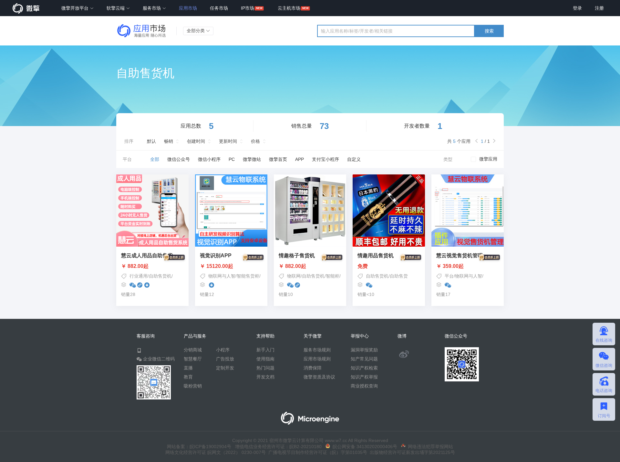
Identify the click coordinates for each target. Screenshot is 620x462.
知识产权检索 (364, 367)
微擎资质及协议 (319, 376)
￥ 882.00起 (135, 266)
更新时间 (228, 141)
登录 (577, 8)
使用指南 (265, 358)
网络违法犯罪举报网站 (429, 446)
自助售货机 (160, 276)
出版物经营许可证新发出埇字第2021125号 (411, 452)
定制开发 (225, 367)
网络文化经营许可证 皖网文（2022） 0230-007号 (215, 452)
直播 (188, 367)
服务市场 (152, 8)
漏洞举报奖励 (364, 349)
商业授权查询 (364, 385)
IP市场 (247, 8)
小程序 (223, 349)
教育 (188, 376)
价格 (255, 141)
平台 (449, 276)
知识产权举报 (364, 376)
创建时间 (196, 141)
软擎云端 (116, 8)
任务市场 (219, 8)
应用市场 (188, 8)
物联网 (294, 276)
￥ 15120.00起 (216, 266)
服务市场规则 (317, 349)
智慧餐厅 (193, 358)
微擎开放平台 (75, 8)
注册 (599, 8)
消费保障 (313, 367)
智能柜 (332, 276)
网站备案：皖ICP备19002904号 (199, 446)
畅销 (168, 141)
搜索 (489, 31)
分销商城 (193, 349)
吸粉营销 (193, 385)
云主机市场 (289, 8)
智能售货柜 (248, 276)
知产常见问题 (364, 358)
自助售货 (399, 276)
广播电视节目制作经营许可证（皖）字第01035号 (316, 452)
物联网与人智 (221, 276)
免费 (362, 266)
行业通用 (138, 276)
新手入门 (265, 349)
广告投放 (225, 358)
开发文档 (265, 376)
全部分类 (196, 30)
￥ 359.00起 (450, 266)
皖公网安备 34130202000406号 (363, 446)
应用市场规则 (317, 358)
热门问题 (265, 367)
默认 (151, 141)
